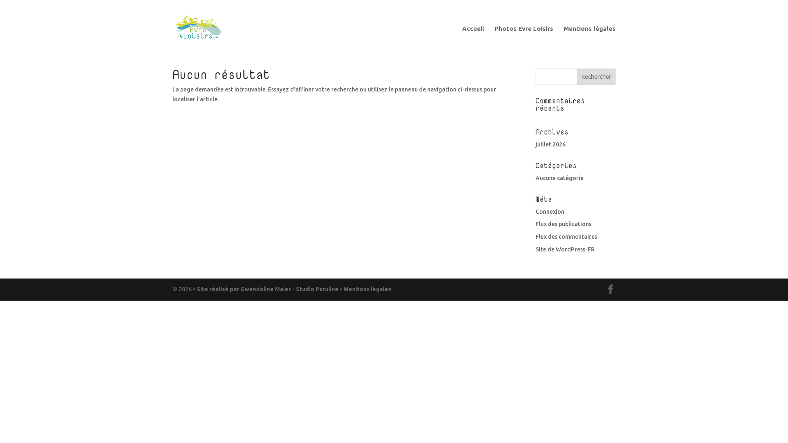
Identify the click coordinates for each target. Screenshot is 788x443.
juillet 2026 (551, 144)
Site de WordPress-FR (565, 249)
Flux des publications (563, 224)
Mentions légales (590, 29)
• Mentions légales (365, 289)
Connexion (550, 211)
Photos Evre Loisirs (524, 29)
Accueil (473, 29)
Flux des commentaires (566, 236)
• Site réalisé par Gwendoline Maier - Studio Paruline (266, 289)
